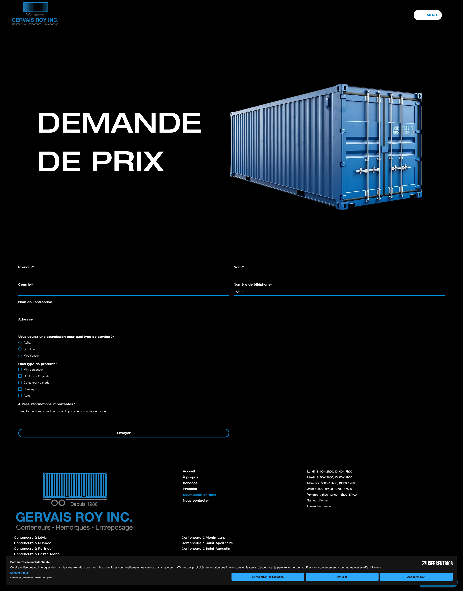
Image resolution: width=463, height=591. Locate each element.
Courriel (25, 284)
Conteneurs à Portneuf (33, 548)
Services (190, 483)
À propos (190, 477)
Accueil (189, 471)
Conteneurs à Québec (32, 543)
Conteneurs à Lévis (30, 537)
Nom (239, 267)
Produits (190, 489)
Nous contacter (196, 500)
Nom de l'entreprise (35, 302)
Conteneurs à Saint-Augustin (206, 548)
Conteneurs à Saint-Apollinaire (207, 543)
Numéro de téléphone (253, 284)
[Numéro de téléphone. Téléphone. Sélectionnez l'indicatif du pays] (239, 292)
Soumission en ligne (199, 495)
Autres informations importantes (46, 404)
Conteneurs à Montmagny (204, 537)
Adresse (25, 319)
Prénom (26, 267)
